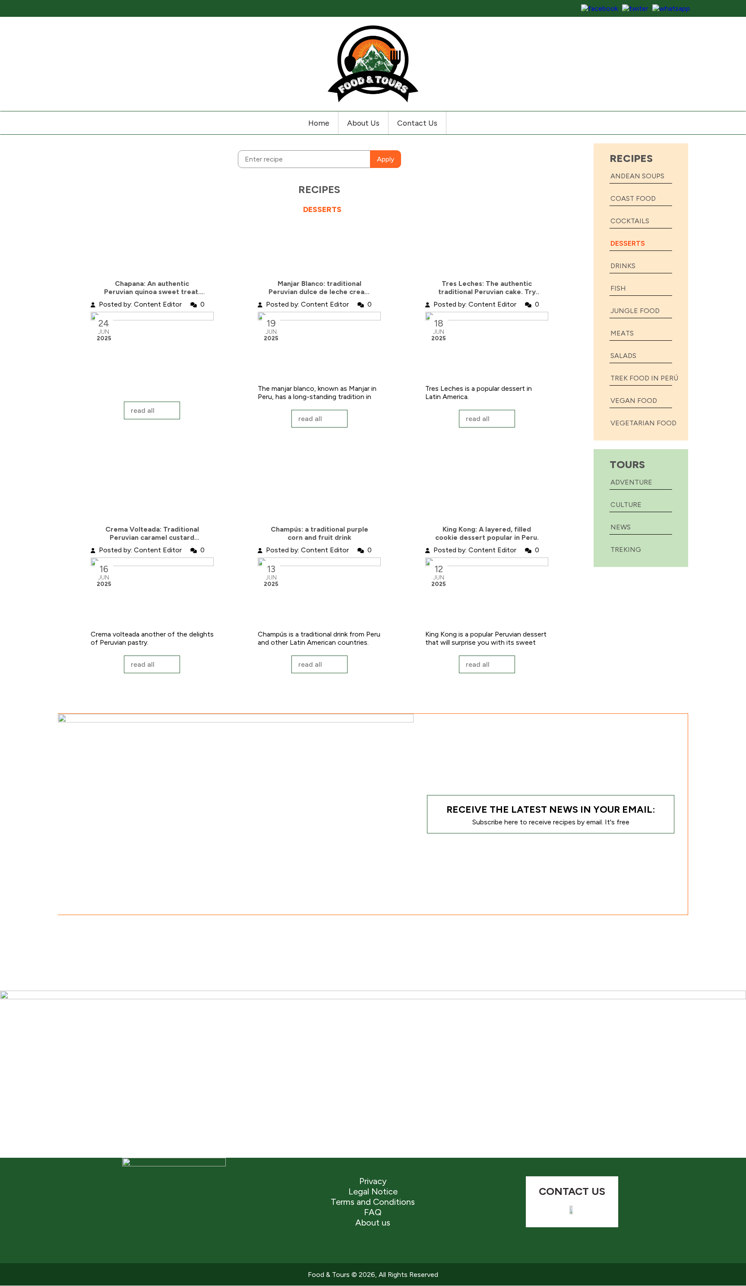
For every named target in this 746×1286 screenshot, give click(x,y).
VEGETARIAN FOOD (643, 423)
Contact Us (417, 122)
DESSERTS (627, 243)
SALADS (623, 356)
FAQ (373, 1212)
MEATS (622, 333)
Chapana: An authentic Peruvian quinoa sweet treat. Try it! (152, 287)
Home (318, 122)
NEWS (620, 527)
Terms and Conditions (373, 1202)
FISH (618, 288)
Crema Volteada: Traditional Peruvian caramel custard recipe (152, 533)
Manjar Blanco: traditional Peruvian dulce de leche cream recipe (319, 287)
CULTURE (626, 504)
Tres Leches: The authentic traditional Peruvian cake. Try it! (487, 287)
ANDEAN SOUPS (637, 176)
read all (143, 410)
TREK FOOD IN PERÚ (644, 378)
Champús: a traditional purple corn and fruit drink (319, 533)
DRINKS (622, 266)
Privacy (373, 1181)
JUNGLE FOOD (635, 311)
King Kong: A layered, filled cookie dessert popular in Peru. (487, 533)
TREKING (625, 549)
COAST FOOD (633, 198)
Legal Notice (373, 1191)
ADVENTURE (631, 482)
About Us (363, 122)
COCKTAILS (629, 221)
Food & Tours (329, 1274)
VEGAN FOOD (633, 400)
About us (372, 1222)
